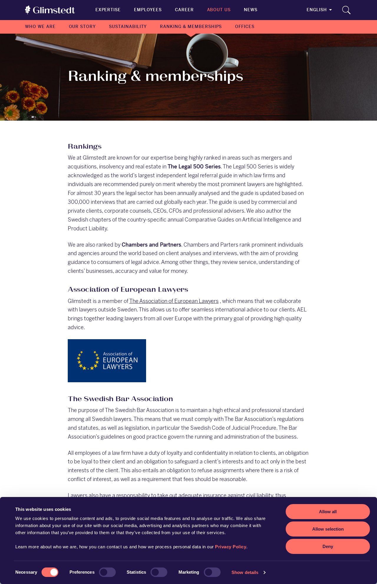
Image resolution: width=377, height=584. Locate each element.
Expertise (108, 9)
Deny (328, 546)
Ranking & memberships (191, 26)
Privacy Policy (230, 546)
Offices (244, 26)
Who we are (40, 26)
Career (184, 9)
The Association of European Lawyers (174, 301)
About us (219, 9)
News (250, 9)
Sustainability (128, 26)
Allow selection (328, 528)
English (317, 9)
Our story (82, 26)
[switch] (107, 572)
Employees (148, 9)
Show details (245, 572)
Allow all (328, 511)
